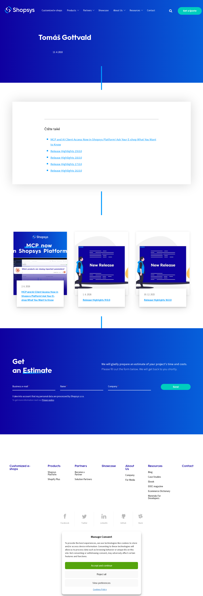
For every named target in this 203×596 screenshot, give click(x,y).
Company (129, 475)
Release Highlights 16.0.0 (66, 170)
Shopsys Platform (52, 473)
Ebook (151, 481)
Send (176, 386)
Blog (150, 472)
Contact (151, 10)
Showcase (103, 10)
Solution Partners (83, 479)
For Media (130, 479)
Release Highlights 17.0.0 (66, 164)
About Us (118, 10)
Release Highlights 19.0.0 (66, 151)
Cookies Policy (100, 589)
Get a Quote (189, 10)
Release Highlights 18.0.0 (66, 157)
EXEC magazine (155, 486)
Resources (135, 10)
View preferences (101, 583)
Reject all (101, 574)
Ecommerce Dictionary (159, 491)
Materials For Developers (154, 497)
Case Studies (154, 476)
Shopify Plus (54, 479)
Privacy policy (48, 400)
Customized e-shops (52, 10)
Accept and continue (101, 565)
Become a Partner (80, 473)
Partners (87, 10)
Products (71, 10)
